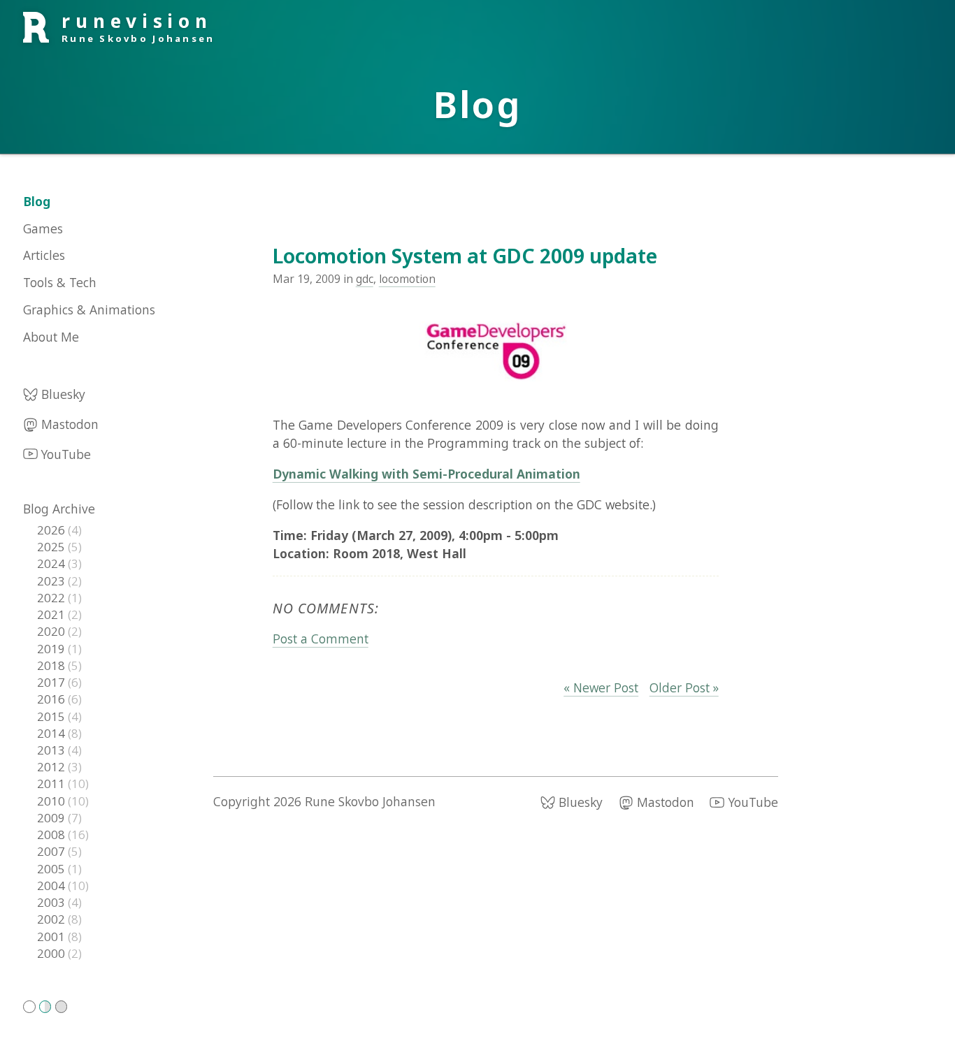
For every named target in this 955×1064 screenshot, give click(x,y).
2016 (52, 699)
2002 (52, 919)
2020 (52, 631)
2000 (52, 953)
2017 (52, 682)
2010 (52, 801)
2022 (52, 598)
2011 (52, 784)
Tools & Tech (59, 282)
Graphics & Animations (89, 309)
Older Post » (684, 687)
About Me (51, 336)
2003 (52, 902)
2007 (52, 851)
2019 (52, 649)
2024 (52, 564)
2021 (52, 614)
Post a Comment (320, 638)
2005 (52, 869)
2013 (52, 750)
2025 (52, 547)
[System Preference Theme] (45, 1006)
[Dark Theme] (61, 1006)
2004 (52, 885)
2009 (52, 818)
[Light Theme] (29, 1006)
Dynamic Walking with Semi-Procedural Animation (426, 473)
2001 (52, 936)
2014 (52, 733)
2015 (52, 716)
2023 (52, 581)
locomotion (407, 278)
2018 (52, 665)
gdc (364, 278)
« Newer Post (600, 687)
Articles (44, 255)
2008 (52, 834)
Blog (36, 201)
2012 (52, 767)
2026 (52, 530)
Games (43, 228)
